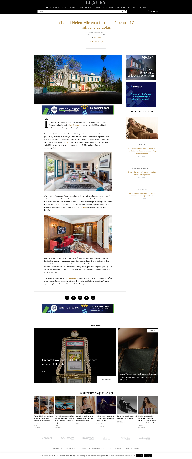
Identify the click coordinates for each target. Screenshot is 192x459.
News (44, 371)
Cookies (117, 448)
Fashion (80, 8)
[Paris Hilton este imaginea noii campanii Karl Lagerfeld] (127, 405)
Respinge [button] (148, 455)
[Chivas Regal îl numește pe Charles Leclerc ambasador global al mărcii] (106, 405)
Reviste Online (132, 448)
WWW (123, 8)
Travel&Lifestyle (134, 8)
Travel (149, 168)
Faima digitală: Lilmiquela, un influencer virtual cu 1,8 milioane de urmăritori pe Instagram (43, 419)
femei (85, 207)
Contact (83, 448)
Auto (56, 425)
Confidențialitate (100, 448)
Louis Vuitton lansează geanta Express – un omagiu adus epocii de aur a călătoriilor (138, 377)
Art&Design (114, 8)
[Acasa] (47, 7)
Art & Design (142, 190)
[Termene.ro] (141, 106)
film (60, 204)
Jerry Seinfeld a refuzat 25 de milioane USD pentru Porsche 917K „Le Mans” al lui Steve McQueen (64, 419)
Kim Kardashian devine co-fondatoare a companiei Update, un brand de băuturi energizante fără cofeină (147, 419)
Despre (56, 448)
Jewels (78, 423)
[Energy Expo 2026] (78, 109)
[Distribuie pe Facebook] (90, 41)
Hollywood (72, 278)
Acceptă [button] (139, 455)
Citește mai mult (106, 379)
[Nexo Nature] (141, 79)
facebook (148, 11)
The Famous (70, 8)
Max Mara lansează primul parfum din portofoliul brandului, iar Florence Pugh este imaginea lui (142, 150)
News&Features (56, 8)
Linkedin (154, 11)
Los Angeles (74, 125)
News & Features (139, 168)
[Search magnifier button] (125, 11)
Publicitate (69, 448)
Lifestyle (99, 423)
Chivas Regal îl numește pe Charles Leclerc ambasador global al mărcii (105, 418)
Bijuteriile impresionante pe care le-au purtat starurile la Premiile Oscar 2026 (84, 418)
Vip (144, 8)
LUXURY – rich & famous (96, 3)
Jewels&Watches (100, 8)
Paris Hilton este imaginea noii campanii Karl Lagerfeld (127, 417)
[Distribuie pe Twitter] (92, 41)
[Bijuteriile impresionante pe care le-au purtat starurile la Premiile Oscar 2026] (86, 405)
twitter (157, 11)
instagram (151, 11)
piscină (67, 142)
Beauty (88, 8)
